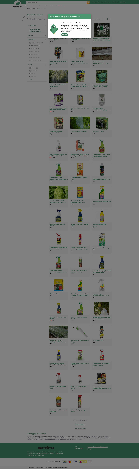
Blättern (64, 34)
